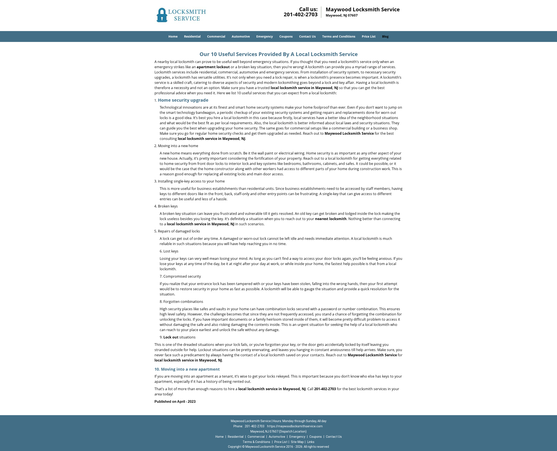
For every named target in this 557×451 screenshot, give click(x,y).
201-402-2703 (301, 14)
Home (173, 36)
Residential (192, 36)
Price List (369, 36)
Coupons (286, 36)
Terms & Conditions (256, 442)
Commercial (216, 36)
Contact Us (307, 36)
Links (310, 442)
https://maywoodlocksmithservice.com (295, 426)
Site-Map (297, 442)
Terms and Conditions (338, 36)
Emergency (264, 36)
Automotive (241, 36)
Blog (385, 36)
